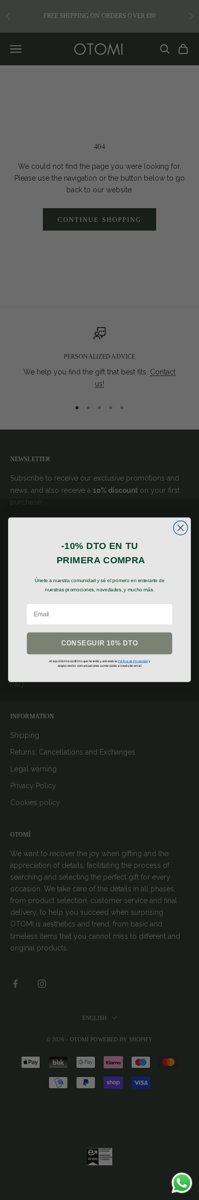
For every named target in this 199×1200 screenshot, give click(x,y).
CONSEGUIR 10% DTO (99, 643)
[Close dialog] (180, 528)
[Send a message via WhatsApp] (182, 1183)
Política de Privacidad (132, 661)
